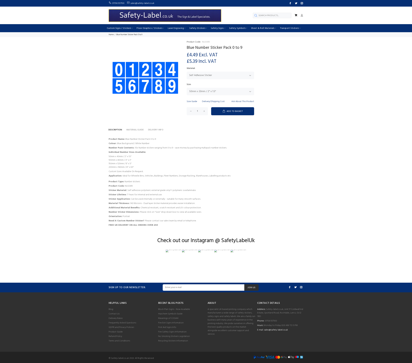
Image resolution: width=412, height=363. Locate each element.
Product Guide (116, 332)
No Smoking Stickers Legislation (174, 336)
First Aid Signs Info (167, 327)
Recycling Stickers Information (173, 341)
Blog (111, 309)
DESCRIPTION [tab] (115, 130)
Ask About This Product (242, 101)
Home (111, 34)
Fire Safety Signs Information (172, 332)
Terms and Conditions (119, 341)
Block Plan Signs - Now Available (174, 309)
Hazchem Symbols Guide (170, 314)
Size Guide (192, 101)
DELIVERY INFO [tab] (155, 130)
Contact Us (114, 314)
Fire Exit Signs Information (171, 323)
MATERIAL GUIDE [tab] (135, 130)
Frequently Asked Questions (122, 323)
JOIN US (251, 287)
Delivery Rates (116, 318)
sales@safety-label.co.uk (276, 330)
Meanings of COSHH (168, 318)
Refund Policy (115, 336)
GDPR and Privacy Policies (121, 327)
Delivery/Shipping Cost (213, 101)
